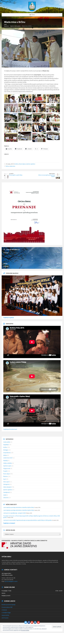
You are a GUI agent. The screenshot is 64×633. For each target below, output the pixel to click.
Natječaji (5, 460)
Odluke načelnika (7, 463)
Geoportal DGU (5, 615)
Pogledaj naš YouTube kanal (10, 429)
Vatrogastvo (6, 484)
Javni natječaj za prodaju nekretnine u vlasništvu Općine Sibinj (18, 510)
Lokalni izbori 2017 (7, 458)
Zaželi (4, 495)
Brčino (7, 166)
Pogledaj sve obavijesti (9, 523)
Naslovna (6, 26)
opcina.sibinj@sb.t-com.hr (11, 581)
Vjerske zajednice (30, 164)
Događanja (6, 444)
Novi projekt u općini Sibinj (15, 175)
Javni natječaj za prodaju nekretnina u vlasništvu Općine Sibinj (18, 507)
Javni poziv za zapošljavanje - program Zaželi (14, 513)
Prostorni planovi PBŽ (7, 607)
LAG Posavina (5, 618)
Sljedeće (11, 173)
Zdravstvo (5, 497)
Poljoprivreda (6, 468)
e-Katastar (4, 610)
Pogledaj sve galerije (8, 317)
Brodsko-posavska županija (8, 604)
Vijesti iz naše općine (15, 26)
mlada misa (12, 166)
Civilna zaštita (6, 442)
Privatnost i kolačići (25, 630)
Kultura (5, 455)
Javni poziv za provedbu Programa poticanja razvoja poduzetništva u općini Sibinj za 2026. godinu (27, 520)
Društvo (16, 164)
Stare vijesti (6, 482)
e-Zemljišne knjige (6, 612)
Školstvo (5, 476)
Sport (4, 479)
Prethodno (52, 173)
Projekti (5, 471)
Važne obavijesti (7, 487)
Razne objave (22, 164)
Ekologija (5, 450)
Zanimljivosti (6, 492)
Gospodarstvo (7, 452)
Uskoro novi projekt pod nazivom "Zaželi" (46, 175)
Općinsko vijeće (7, 466)
